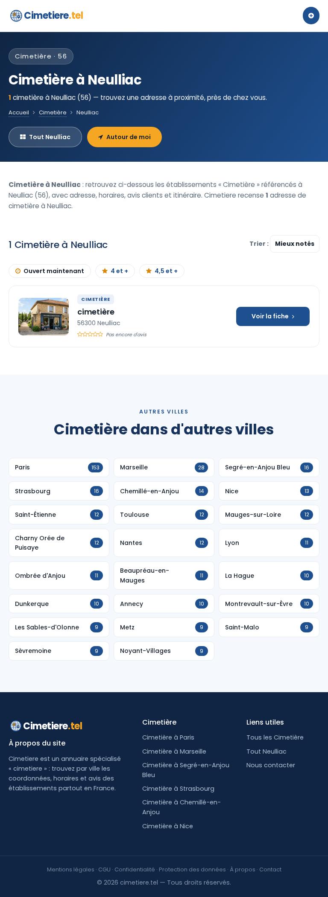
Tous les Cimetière (275, 737)
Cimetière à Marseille (174, 751)
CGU (104, 869)
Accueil (19, 112)
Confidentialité (134, 869)
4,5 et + (166, 271)
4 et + (119, 271)
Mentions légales (70, 869)
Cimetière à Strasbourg (178, 788)
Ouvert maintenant (53, 271)
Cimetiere (53, 15)
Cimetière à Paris (168, 737)
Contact (270, 869)
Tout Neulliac (49, 137)
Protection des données (192, 869)
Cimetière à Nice (167, 826)
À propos (242, 869)
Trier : (259, 243)
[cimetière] (43, 316)
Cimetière (53, 112)
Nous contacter (270, 765)
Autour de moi (128, 137)
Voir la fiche (270, 316)
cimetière (95, 311)
